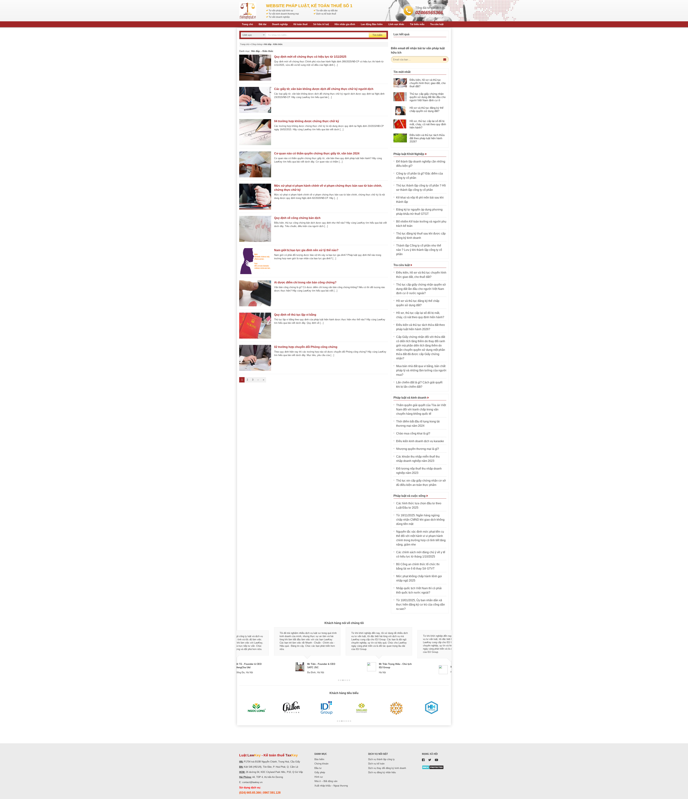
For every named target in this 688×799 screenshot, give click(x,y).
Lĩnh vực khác (396, 24)
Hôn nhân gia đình (345, 24)
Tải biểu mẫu (417, 24)
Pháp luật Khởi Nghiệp (409, 154)
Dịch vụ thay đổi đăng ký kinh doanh (387, 768)
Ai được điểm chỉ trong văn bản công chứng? (305, 282)
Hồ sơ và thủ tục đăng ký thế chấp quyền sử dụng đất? (426, 109)
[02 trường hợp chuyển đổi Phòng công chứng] (255, 358)
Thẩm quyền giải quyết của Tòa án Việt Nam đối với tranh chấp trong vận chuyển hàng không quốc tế (421, 409)
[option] (272, 650)
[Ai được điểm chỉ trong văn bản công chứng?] (255, 293)
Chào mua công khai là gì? (413, 433)
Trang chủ (247, 24)
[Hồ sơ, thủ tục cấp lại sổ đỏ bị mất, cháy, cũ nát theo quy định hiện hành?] (400, 123)
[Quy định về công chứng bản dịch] (255, 229)
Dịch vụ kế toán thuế (326, 14)
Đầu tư (318, 768)
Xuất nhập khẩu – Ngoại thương (331, 785)
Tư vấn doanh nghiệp (279, 17)
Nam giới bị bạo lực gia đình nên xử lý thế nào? (306, 250)
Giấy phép (319, 772)
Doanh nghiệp (280, 24)
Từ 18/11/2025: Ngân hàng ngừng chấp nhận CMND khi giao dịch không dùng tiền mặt (420, 519)
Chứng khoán (321, 763)
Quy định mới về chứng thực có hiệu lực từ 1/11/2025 (310, 56)
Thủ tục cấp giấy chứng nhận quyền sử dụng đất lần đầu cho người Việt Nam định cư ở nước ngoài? (428, 98)
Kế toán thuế (300, 24)
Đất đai (262, 24)
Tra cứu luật (436, 24)
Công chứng (256, 44)
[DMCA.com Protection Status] (433, 767)
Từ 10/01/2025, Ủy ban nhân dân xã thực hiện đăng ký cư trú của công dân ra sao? (420, 604)
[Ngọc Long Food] (256, 708)
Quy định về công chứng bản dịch (297, 217)
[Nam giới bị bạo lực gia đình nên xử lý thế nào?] (255, 261)
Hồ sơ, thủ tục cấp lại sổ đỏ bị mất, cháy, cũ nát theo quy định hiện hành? (428, 124)
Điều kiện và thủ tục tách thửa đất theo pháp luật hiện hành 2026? (427, 138)
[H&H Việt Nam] (431, 708)
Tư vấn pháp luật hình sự (281, 10)
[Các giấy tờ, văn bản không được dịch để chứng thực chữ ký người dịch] (255, 100)
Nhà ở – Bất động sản (325, 781)
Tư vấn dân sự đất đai (327, 10)
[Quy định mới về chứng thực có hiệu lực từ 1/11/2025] (255, 68)
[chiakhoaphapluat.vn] (247, 10)
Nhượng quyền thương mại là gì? (417, 448)
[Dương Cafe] (396, 708)
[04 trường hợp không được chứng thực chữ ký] (255, 132)
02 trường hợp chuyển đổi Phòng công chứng (305, 346)
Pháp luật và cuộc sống (409, 495)
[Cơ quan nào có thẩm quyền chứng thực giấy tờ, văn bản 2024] (255, 164)
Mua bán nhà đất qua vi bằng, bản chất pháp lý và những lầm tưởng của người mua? (421, 370)
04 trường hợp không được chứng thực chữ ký (306, 121)
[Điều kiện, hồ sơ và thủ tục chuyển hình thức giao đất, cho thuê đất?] (400, 82)
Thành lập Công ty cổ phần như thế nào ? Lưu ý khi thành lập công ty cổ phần (419, 250)
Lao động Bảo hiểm (372, 24)
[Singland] (361, 708)
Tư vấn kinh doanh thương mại (284, 14)
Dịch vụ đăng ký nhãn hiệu (382, 772)
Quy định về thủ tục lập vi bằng (295, 314)
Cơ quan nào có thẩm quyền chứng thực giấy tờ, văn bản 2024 (316, 153)
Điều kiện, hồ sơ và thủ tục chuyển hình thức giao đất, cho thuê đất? (428, 83)
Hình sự (318, 777)
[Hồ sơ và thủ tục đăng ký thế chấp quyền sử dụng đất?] (400, 110)
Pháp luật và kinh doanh (410, 397)
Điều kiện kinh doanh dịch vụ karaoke (420, 441)
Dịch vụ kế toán (376, 763)
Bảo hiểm (319, 759)
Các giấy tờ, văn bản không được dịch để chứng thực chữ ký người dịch (323, 88)
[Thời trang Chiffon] (291, 708)
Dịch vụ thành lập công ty (381, 759)
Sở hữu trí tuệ (321, 24)
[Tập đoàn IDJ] (326, 708)
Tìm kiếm (377, 35)
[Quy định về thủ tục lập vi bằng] (255, 326)
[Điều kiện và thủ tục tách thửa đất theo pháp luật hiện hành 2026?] (400, 137)
